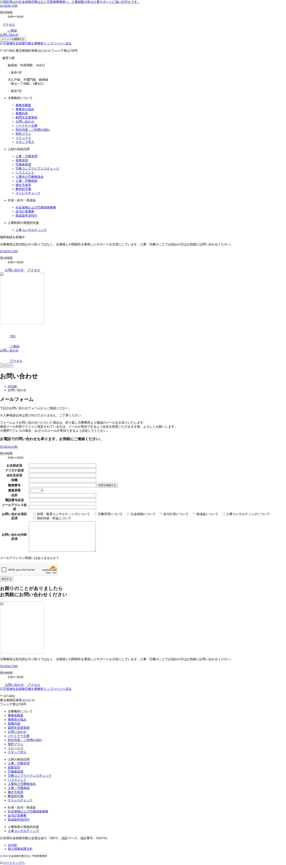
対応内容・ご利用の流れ (33, 129)
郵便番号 (14, 485)
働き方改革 (23, 185)
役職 (14, 480)
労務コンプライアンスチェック (37, 168)
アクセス (9, 24)
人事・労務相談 (26, 180)
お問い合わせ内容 (14, 534)
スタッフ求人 (25, 142)
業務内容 (22, 113)
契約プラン (23, 133)
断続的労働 (23, 189)
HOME (12, 845)
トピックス (23, 138)
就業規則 (22, 160)
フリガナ (11, 470)
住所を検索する (107, 485)
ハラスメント (25, 172)
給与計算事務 (25, 211)
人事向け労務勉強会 (30, 176)
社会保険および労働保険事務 (36, 207)
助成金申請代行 (26, 215)
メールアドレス (13, 505)
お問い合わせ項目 (14, 514)
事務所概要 (23, 105)
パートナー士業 (26, 125)
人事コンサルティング (31, 230)
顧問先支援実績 (26, 117)
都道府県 (14, 490)
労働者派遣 (23, 164)
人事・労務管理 (26, 156)
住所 (14, 495)
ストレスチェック (28, 193)
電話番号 (11, 500)
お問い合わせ (25, 121)
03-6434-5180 (9, 5)
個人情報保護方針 (20, 848)
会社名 (11, 475)
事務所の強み (25, 109)
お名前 (11, 465)
